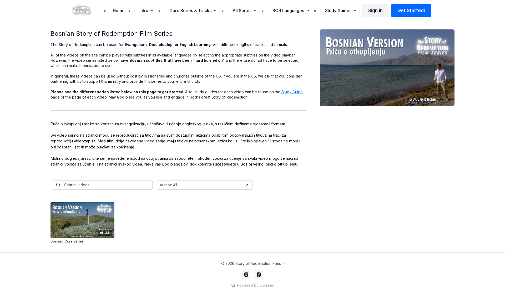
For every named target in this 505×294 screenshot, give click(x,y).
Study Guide (292, 92)
